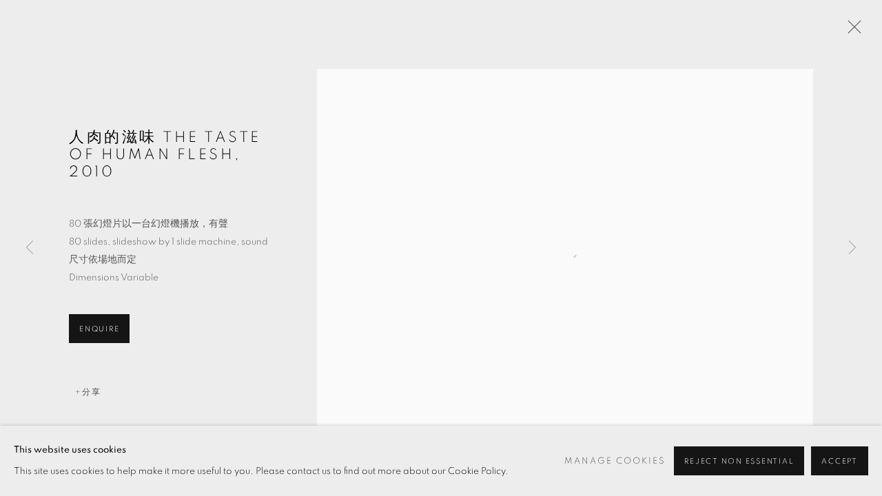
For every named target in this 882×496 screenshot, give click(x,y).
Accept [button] (839, 461)
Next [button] (852, 248)
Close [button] (851, 31)
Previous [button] (29, 248)
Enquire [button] (99, 329)
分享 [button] (91, 392)
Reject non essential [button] (739, 461)
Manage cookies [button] (615, 461)
